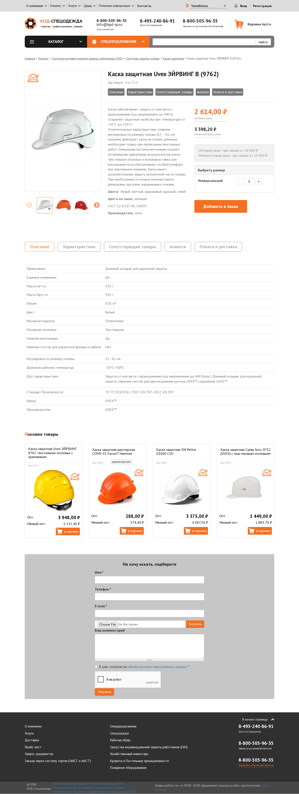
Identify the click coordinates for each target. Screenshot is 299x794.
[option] (63, 131)
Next (96, 205)
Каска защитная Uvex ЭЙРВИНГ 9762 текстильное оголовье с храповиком (52, 452)
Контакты (144, 6)
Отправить (104, 692)
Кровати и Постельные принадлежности (139, 761)
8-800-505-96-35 (112, 20)
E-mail (101, 606)
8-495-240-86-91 (157, 21)
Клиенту (55, 6)
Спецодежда (119, 733)
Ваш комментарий (110, 630)
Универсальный (210, 180)
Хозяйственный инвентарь (129, 754)
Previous (29, 205)
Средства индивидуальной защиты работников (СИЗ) (87, 58)
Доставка (32, 740)
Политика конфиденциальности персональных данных (88, 783)
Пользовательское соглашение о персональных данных (89, 788)
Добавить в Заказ (220, 206)
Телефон (103, 589)
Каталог (55, 41)
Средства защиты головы (143, 58)
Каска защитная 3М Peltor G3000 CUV (176, 451)
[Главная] (54, 23)
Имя (99, 572)
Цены (88, 6)
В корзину (71, 531)
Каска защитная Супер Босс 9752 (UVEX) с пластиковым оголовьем (245, 451)
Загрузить (195, 624)
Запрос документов (39, 754)
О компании (33, 726)
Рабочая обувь (120, 740)
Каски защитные (173, 58)
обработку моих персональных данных (156, 666)
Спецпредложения (118, 41)
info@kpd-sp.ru (109, 24)
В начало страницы (255, 719)
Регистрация (262, 6)
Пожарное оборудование (128, 768)
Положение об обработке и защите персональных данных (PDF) (94, 792)
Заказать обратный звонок (256, 765)
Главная (30, 58)
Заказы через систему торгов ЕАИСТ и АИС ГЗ (58, 761)
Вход (243, 6)
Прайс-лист (33, 747)
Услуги (29, 733)
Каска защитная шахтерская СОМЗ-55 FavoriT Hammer (113, 451)
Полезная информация (114, 6)
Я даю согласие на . (144, 666)
